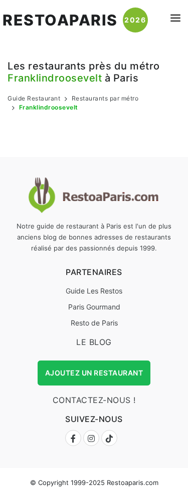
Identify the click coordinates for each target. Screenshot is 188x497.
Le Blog (94, 342)
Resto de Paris (94, 322)
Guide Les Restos (94, 290)
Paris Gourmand (94, 306)
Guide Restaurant (34, 98)
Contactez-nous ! (94, 400)
